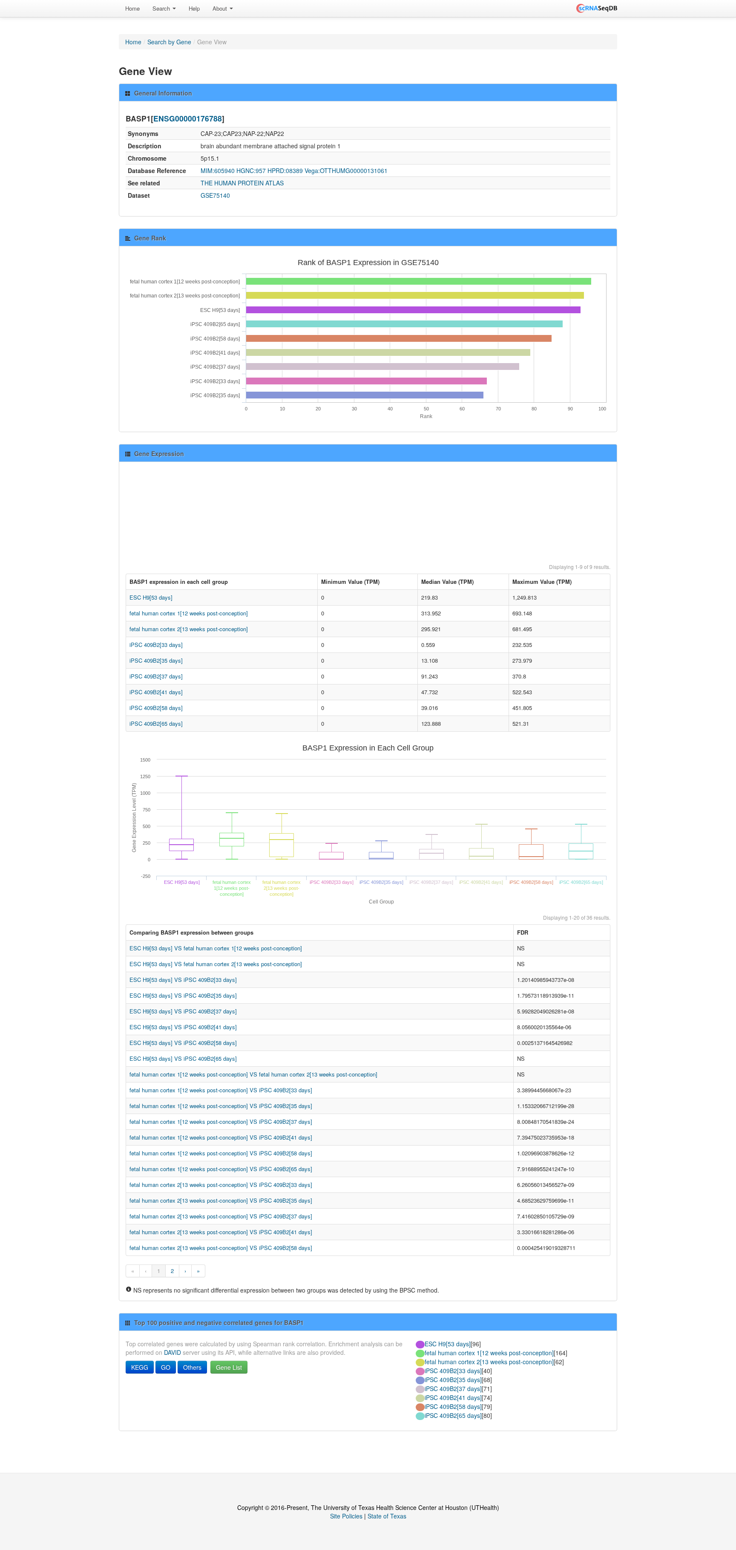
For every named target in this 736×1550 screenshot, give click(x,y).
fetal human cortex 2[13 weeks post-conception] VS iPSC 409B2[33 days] (220, 1185)
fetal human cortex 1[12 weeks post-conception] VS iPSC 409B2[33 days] (220, 1090)
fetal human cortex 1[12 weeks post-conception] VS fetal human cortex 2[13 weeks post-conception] (253, 1074)
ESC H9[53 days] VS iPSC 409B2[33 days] (183, 980)
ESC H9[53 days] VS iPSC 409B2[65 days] (183, 1058)
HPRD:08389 (285, 170)
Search (162, 8)
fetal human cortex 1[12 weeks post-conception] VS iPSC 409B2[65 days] (220, 1169)
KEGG (139, 1367)
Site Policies (346, 1516)
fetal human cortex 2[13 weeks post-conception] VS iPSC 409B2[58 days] (220, 1248)
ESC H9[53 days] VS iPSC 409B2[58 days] (183, 1043)
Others (192, 1367)
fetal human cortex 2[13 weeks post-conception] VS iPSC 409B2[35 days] (220, 1200)
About (221, 8)
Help (194, 8)
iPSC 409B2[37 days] (156, 676)
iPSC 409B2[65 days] (156, 723)
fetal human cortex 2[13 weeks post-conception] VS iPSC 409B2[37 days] (220, 1216)
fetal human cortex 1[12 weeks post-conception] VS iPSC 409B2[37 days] (220, 1121)
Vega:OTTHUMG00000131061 (346, 170)
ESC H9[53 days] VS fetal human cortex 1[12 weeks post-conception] (215, 948)
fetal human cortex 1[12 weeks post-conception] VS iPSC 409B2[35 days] (220, 1106)
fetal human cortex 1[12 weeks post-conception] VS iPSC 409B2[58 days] (220, 1153)
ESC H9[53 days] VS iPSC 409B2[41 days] (183, 1027)
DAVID (172, 1352)
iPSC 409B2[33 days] (156, 645)
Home (132, 8)
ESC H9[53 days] (150, 597)
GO (165, 1367)
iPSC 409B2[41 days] (156, 692)
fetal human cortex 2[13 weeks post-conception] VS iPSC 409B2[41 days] (220, 1232)
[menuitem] (132, 8)
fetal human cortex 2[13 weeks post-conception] (188, 629)
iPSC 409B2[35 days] (156, 660)
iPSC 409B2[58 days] (156, 708)
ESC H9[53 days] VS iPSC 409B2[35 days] (183, 995)
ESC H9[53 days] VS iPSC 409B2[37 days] (183, 1011)
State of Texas (387, 1516)
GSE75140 (215, 195)
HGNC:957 (251, 170)
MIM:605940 (218, 170)
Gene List (229, 1367)
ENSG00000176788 (187, 118)
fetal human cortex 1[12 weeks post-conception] (188, 613)
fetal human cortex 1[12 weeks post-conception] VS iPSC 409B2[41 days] (220, 1137)
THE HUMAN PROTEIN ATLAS (242, 183)
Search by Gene (169, 42)
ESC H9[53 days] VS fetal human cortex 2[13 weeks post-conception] (215, 964)
